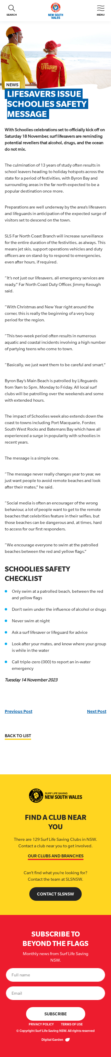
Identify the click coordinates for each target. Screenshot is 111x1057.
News (12, 84)
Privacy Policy (41, 1024)
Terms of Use (72, 1024)
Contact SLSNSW (55, 893)
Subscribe (55, 1013)
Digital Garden (52, 1039)
